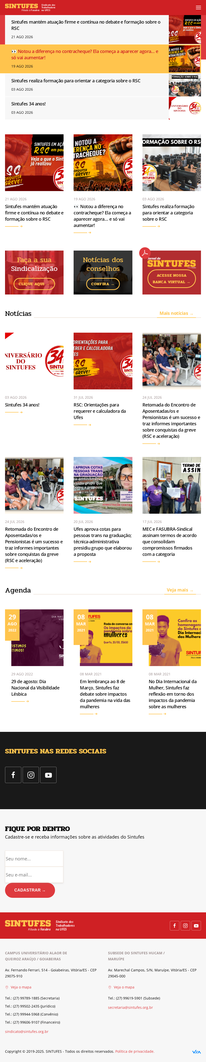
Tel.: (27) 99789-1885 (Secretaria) (32, 998)
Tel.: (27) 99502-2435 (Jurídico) (30, 1006)
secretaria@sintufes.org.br (130, 1007)
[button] (198, 7)
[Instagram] (31, 775)
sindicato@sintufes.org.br (26, 1031)
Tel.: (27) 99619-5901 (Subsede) (134, 998)
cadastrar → (30, 890)
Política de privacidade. (134, 1051)
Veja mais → (180, 590)
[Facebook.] (174, 925)
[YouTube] (48, 775)
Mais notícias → (176, 313)
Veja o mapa (20, 987)
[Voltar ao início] (30, 7)
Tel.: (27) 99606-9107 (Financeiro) (32, 1022)
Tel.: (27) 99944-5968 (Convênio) (31, 1014)
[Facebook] (13, 775)
